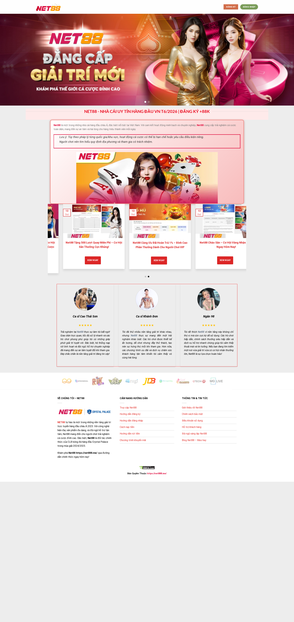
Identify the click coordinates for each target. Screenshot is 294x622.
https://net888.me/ (157, 473)
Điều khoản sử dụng (192, 420)
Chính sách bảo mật (192, 414)
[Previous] (55, 231)
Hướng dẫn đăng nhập (131, 420)
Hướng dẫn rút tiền (130, 433)
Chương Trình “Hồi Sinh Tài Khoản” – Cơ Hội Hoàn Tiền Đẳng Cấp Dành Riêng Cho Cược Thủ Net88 (154, 247)
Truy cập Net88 (128, 407)
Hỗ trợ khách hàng (191, 427)
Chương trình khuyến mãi (133, 440)
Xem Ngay (86, 260)
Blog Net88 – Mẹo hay (194, 440)
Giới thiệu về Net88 (192, 407)
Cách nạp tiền (127, 427)
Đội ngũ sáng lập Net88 (194, 433)
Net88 (80, 331)
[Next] (238, 231)
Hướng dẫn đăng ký (130, 414)
